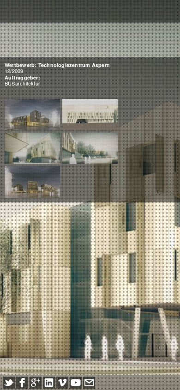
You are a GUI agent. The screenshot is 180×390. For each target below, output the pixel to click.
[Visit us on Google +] (36, 383)
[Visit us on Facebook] (22, 383)
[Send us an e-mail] (89, 383)
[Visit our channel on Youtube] (76, 383)
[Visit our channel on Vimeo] (62, 383)
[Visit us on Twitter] (9, 383)
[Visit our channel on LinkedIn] (49, 383)
